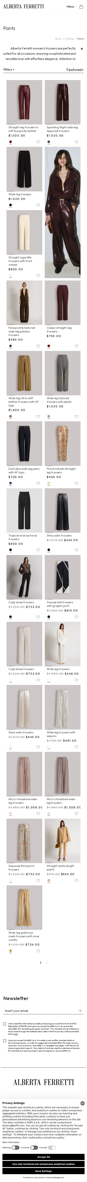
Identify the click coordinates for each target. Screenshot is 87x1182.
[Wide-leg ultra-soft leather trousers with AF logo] (24, 373)
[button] (81, 6)
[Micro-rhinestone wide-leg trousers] (24, 774)
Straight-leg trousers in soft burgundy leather (23, 129)
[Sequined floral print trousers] (24, 841)
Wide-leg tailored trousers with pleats (59, 400)
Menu (70, 6)
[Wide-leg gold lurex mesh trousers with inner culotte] (24, 907)
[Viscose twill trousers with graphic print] (63, 577)
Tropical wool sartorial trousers (22, 537)
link (16, 1034)
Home (58, 38)
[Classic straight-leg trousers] (63, 303)
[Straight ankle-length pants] (63, 841)
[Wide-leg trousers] (24, 169)
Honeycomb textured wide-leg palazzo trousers (21, 331)
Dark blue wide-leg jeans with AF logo (23, 470)
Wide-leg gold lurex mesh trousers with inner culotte (23, 936)
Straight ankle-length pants (60, 867)
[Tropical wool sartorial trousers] (24, 510)
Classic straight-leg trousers (59, 329)
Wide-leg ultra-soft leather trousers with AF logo (23, 401)
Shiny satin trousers (59, 535)
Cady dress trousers (21, 602)
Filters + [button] (8, 69)
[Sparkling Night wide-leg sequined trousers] (63, 102)
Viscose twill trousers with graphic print (60, 604)
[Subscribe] (80, 1011)
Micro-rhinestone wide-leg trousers (23, 801)
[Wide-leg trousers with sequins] (63, 707)
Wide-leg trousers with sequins (61, 734)
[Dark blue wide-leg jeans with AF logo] (24, 443)
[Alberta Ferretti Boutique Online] (23, 6)
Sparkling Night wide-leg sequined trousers (62, 129)
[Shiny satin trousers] (63, 510)
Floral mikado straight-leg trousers (62, 470)
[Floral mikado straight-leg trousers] (63, 443)
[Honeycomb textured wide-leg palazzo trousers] (24, 303)
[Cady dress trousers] (24, 577)
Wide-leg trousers (19, 194)
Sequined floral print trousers (21, 867)
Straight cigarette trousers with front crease (20, 261)
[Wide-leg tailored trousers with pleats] (63, 373)
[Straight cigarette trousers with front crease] (24, 232)
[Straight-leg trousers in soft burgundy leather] (24, 102)
